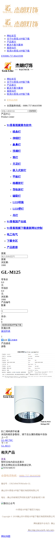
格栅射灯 (18, 183)
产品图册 (12, 247)
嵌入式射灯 (19, 170)
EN (2, 56)
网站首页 (11, 35)
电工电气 (12, 234)
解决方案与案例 (15, 45)
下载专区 (12, 240)
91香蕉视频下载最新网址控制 (25, 228)
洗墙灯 (17, 150)
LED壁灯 (18, 208)
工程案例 (13, 340)
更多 (3, 459)
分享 (5, 340)
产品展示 (11, 42)
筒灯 (15, 157)
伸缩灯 (17, 138)
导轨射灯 (18, 189)
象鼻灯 (17, 144)
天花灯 (17, 163)
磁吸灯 (17, 195)
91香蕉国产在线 (16, 221)
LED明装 (18, 202)
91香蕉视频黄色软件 (19, 125)
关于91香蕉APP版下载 (18, 38)
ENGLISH (12, 100)
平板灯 (17, 176)
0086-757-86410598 (13, 56)
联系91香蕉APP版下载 (18, 51)
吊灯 (15, 215)
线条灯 (17, 131)
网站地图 (5, 536)
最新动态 (11, 48)
